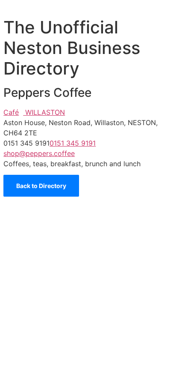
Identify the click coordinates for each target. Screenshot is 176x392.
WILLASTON (44, 112)
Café (11, 112)
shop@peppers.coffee (39, 153)
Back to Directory (41, 185)
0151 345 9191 (73, 143)
